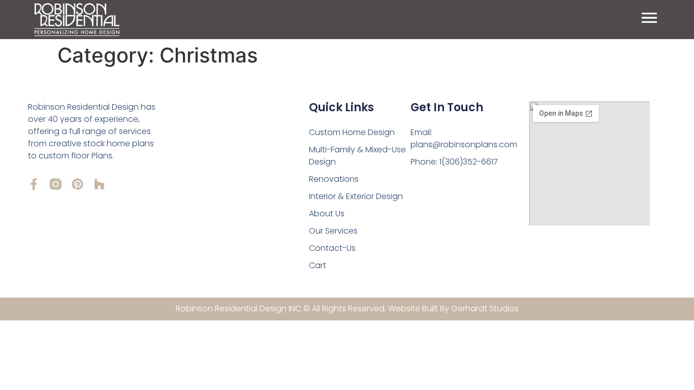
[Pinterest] (77, 184)
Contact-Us (332, 248)
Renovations (334, 179)
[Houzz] (99, 184)
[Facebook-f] (34, 184)
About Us (326, 213)
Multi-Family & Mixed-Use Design (357, 156)
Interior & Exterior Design (356, 196)
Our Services (333, 231)
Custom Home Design (352, 132)
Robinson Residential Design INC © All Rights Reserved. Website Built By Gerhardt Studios (347, 308)
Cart (317, 265)
